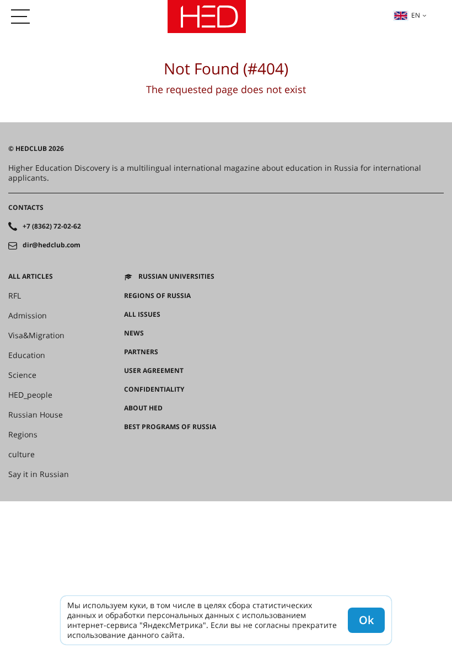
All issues (142, 314)
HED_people (30, 395)
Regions (22, 435)
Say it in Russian (38, 474)
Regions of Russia (157, 295)
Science (22, 375)
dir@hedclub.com (51, 245)
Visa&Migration (36, 335)
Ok (366, 620)
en (415, 15)
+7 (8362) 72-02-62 (52, 226)
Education (26, 355)
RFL (14, 296)
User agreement (154, 370)
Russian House (35, 415)
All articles (30, 276)
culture (21, 454)
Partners (141, 352)
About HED (143, 408)
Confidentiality (154, 389)
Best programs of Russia (170, 426)
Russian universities (176, 276)
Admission (27, 316)
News (134, 333)
